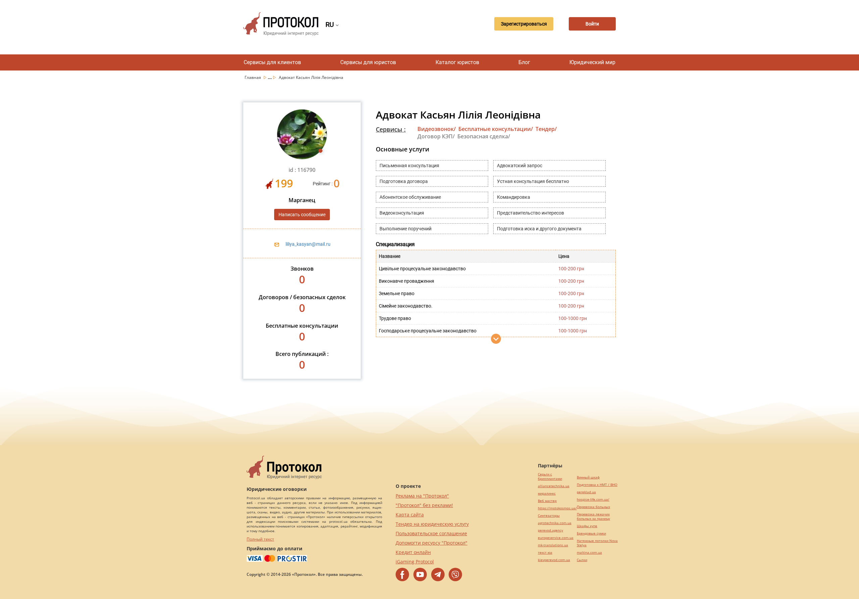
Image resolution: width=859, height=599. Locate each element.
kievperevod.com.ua (554, 560)
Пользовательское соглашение (431, 533)
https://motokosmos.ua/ (557, 508)
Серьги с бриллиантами (550, 476)
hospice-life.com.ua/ (593, 499)
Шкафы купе (587, 526)
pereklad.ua (586, 492)
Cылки (582, 560)
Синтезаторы (549, 515)
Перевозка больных (593, 507)
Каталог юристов (457, 62)
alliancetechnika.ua (553, 486)
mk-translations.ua (553, 545)
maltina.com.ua (589, 552)
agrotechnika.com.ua (554, 523)
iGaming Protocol (415, 561)
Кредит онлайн (413, 552)
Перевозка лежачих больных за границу (593, 516)
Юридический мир (592, 62)
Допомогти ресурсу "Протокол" (431, 543)
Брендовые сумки (591, 533)
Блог (524, 62)
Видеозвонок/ (436, 129)
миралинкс (547, 493)
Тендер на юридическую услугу (432, 524)
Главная (253, 77)
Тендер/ (546, 129)
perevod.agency (550, 530)
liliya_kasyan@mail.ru (308, 244)
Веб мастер (547, 501)
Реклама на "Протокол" (422, 496)
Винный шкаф (588, 477)
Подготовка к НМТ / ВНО (597, 484)
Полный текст (260, 539)
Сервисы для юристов (368, 62)
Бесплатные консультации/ (495, 129)
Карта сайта (410, 514)
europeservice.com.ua (555, 538)
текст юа (545, 552)
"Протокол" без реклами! (424, 505)
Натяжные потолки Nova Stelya (597, 543)
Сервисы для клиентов (272, 62)
